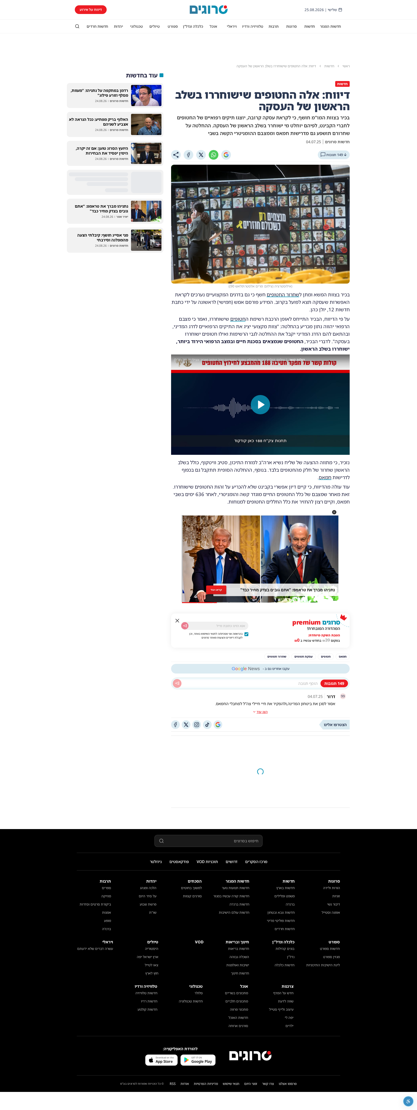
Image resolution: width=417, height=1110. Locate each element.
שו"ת (152, 912)
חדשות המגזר (330, 26)
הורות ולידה (331, 887)
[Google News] (218, 724)
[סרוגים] (250, 1056)
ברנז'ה (290, 904)
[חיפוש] (77, 26)
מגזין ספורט (331, 956)
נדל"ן (290, 956)
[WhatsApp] (213, 155)
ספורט (173, 26)
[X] (201, 155)
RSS (173, 1083)
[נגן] (260, 404)
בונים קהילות (285, 948)
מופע (107, 920)
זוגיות (336, 896)
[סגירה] (177, 620)
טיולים (154, 26)
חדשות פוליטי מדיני (281, 920)
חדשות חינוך (240, 973)
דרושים (231, 861)
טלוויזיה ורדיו (252, 26)
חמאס (325, 477)
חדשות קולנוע (147, 1009)
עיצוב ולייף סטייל (281, 1009)
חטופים (237, 319)
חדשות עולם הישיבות (234, 912)
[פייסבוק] (175, 724)
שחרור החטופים (283, 294)
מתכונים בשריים (236, 993)
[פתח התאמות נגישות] (408, 1101)
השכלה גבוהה (239, 956)
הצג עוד (262, 711)
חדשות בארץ (285, 887)
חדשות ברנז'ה (239, 904)
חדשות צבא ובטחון (281, 912)
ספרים (106, 887)
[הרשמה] (184, 625)
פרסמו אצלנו (288, 1083)
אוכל (213, 26)
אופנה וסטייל (331, 912)
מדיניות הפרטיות (206, 1083)
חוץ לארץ (151, 973)
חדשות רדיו (149, 1001)
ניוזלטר (156, 861)
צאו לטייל (151, 965)
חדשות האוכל (238, 1017)
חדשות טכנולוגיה (191, 1001)
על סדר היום (147, 896)
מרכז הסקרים (256, 861)
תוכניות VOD (207, 861)
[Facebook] (188, 155)
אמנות (106, 912)
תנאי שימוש (231, 1083)
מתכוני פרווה (239, 1009)
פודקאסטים (179, 861)
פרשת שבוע (148, 904)
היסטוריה (151, 948)
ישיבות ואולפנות (237, 965)
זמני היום (250, 1083)
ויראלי (232, 26)
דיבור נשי (333, 904)
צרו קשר (268, 1083)
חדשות (309, 26)
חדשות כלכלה (284, 965)
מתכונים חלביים (236, 1001)
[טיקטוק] (207, 724)
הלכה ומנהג (148, 887)
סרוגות (291, 26)
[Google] (226, 155)
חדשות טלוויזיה (146, 993)
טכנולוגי (136, 26)
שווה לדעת (285, 1001)
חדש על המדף (283, 993)
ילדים (289, 1025)
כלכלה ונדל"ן (193, 26)
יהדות (118, 26)
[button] (334, 512)
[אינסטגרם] (196, 724)
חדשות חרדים (97, 26)
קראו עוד (216, 590)
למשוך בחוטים (191, 887)
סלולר (199, 993)
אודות (185, 1083)
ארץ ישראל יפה (147, 956)
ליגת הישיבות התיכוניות (323, 965)
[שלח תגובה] (177, 683)
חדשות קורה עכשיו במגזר (231, 896)
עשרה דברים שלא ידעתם (95, 948)
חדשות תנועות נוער (235, 887)
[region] (260, 404)
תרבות (273, 26)
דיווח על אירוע (91, 9)
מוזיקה (106, 896)
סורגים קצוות (192, 896)
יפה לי (289, 1017)
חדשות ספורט (330, 948)
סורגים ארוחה (238, 1025)
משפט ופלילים (284, 896)
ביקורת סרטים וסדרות (95, 904)
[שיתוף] (176, 155)
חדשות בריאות (238, 948)
